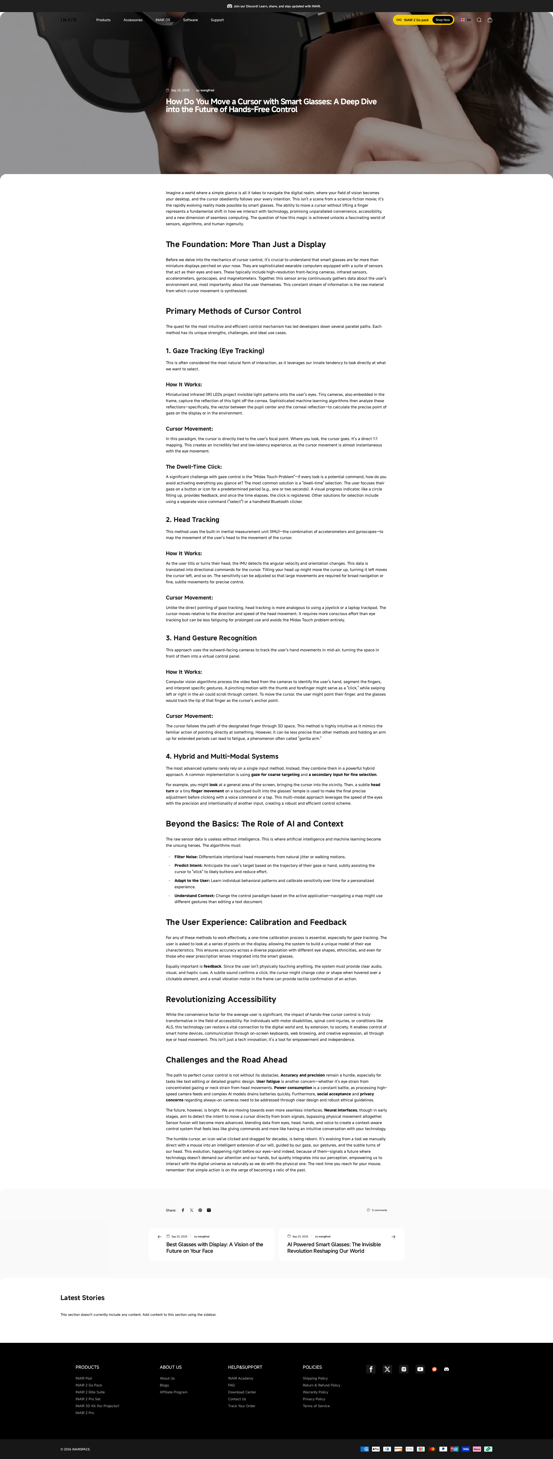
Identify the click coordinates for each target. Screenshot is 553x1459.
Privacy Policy (314, 1399)
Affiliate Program (174, 1392)
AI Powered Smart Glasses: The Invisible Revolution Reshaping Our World (334, 1247)
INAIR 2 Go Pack (89, 1385)
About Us (167, 1378)
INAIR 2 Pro (85, 1413)
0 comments (379, 1210)
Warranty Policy (315, 1392)
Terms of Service (316, 1406)
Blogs (164, 1385)
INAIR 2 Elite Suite (90, 1392)
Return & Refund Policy (321, 1385)
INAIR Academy (240, 1378)
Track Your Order (241, 1406)
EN (469, 20)
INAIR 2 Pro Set (88, 1399)
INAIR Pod (84, 1378)
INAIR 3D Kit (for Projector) (97, 1406)
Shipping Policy (315, 1378)
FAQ (231, 1385)
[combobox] (466, 20)
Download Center (242, 1392)
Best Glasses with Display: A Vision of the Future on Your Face (214, 1247)
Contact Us (237, 1399)
